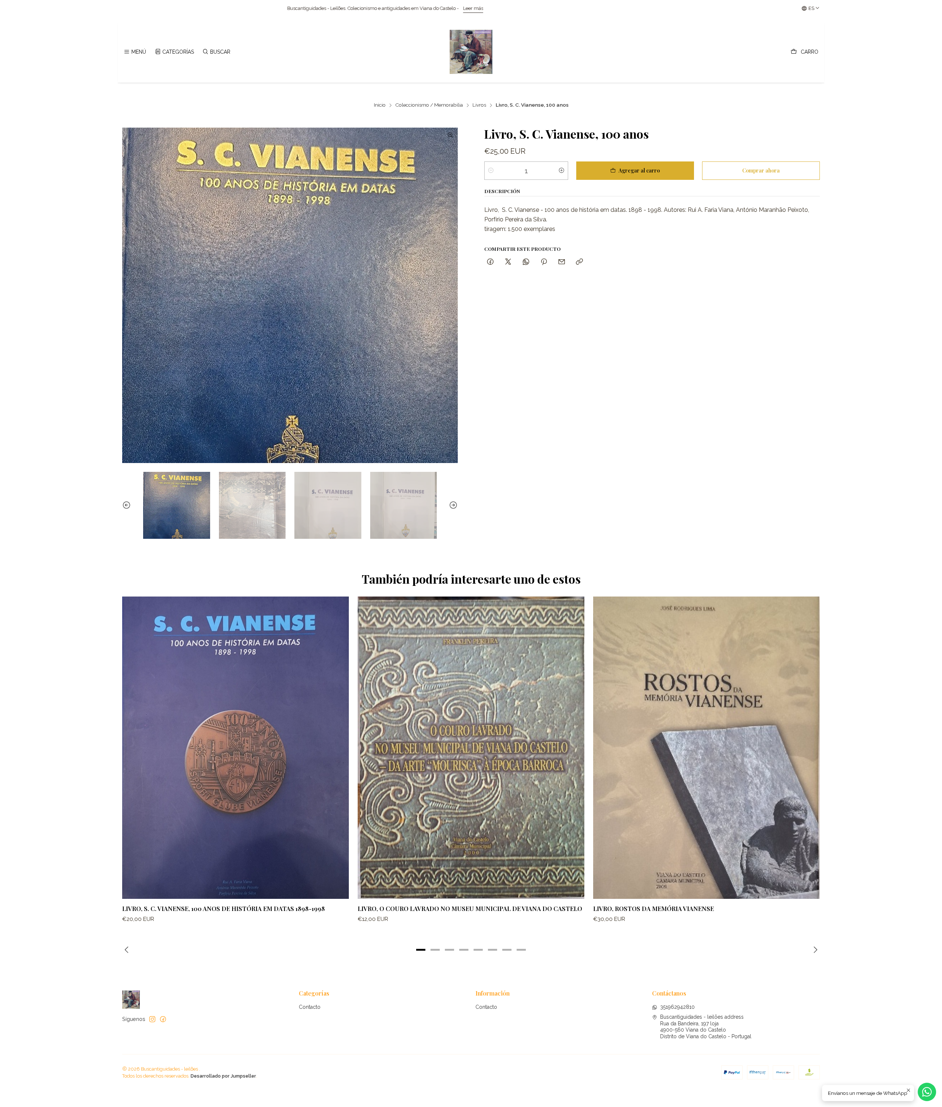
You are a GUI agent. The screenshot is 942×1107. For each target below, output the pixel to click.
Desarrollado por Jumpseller (223, 1076)
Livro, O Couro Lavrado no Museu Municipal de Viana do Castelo (470, 908)
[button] (421, 949)
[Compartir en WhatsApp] (526, 262)
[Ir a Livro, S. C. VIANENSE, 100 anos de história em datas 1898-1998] (235, 747)
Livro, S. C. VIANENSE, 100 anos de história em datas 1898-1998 (223, 908)
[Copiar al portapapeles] (579, 262)
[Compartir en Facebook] (490, 262)
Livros (479, 105)
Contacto (310, 1007)
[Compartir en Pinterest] (544, 262)
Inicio (380, 105)
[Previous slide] (127, 505)
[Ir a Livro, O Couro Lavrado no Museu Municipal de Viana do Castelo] (471, 747)
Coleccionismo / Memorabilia (429, 105)
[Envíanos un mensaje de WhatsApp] (927, 1092)
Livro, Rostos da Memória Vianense (653, 908)
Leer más (237, 8)
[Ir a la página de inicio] (471, 52)
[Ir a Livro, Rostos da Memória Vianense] (706, 747)
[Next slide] (452, 505)
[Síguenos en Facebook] (163, 1019)
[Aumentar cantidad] (561, 170)
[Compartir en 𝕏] (508, 262)
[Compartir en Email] (562, 262)
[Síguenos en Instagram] (152, 1019)
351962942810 (677, 1007)
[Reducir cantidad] (491, 170)
